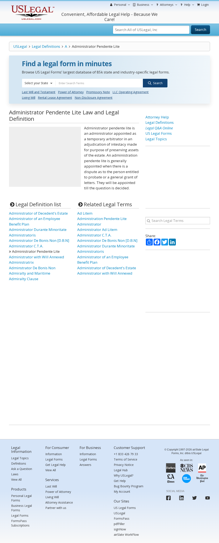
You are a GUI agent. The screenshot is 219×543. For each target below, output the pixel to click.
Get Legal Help (55, 465)
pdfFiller (119, 524)
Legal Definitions (46, 46)
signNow (120, 529)
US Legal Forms (158, 133)
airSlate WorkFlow (126, 535)
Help (186, 5)
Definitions (18, 463)
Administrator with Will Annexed (36, 256)
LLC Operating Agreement (130, 92)
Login (204, 5)
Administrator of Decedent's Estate (38, 213)
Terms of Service (125, 459)
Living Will (28, 98)
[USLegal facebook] (168, 498)
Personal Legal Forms (21, 498)
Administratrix (21, 262)
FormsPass (121, 518)
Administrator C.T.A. (26, 246)
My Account (122, 491)
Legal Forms (19, 515)
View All (16, 479)
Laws (14, 474)
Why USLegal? (123, 475)
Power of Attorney (71, 92)
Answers (85, 465)
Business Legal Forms (21, 508)
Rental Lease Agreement (55, 98)
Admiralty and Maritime (29, 273)
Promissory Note (98, 92)
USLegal (20, 46)
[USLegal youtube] (207, 498)
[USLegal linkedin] (181, 498)
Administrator (89, 224)
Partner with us (55, 508)
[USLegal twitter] (194, 498)
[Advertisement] (45, 157)
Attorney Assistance (59, 502)
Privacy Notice (124, 465)
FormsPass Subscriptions (20, 523)
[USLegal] (32, 5)
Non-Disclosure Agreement (93, 98)
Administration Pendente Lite (102, 218)
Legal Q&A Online (159, 128)
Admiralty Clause (23, 278)
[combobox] (38, 83)
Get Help (120, 481)
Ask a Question (21, 469)
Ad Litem (84, 213)
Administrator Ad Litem (97, 229)
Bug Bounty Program (128, 486)
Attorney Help (157, 117)
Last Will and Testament (38, 92)
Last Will (51, 486)
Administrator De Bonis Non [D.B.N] (39, 240)
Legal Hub (121, 470)
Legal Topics (156, 138)
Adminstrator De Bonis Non (32, 267)
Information (53, 454)
